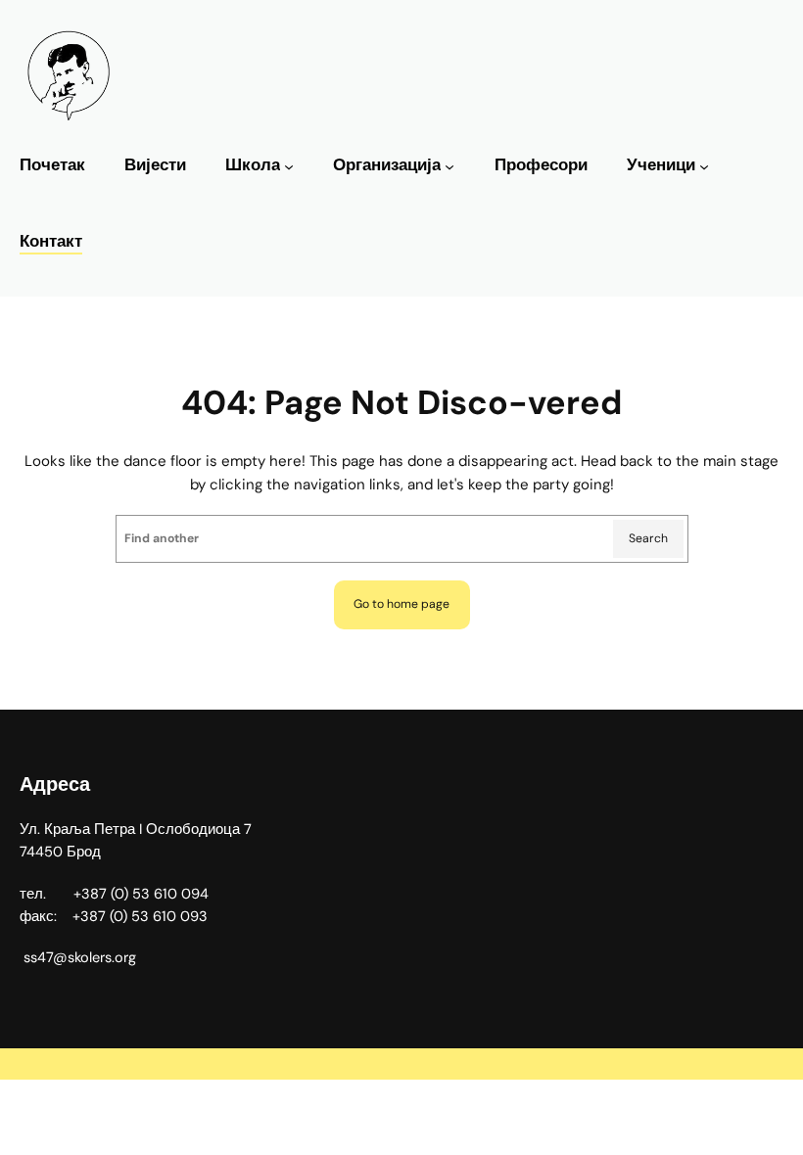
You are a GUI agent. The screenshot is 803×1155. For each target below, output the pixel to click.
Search (648, 538)
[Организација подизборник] (449, 166)
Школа (252, 165)
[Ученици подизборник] (704, 166)
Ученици (661, 165)
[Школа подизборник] (289, 166)
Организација (387, 165)
